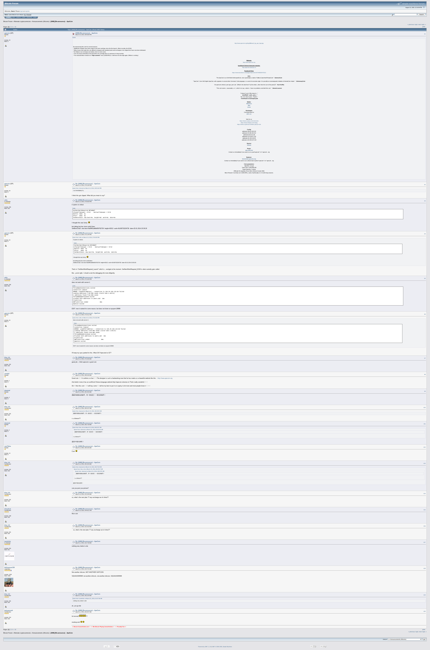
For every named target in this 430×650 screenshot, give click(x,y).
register (27, 11)
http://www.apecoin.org (249, 62)
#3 (425, 201)
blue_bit (7, 357)
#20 (425, 611)
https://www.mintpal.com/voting (249, 122)
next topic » (422, 24)
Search (18, 17)
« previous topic (412, 24)
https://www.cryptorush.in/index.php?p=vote (249, 124)
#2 (425, 184)
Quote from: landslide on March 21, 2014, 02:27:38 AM (87, 598)
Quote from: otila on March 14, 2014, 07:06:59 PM (85, 237)
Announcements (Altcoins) (40, 21)
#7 (425, 358)
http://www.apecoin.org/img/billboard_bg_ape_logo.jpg (249, 43)
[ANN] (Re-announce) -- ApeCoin (62, 21)
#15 (425, 509)
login (21, 11)
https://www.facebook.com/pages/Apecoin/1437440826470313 (249, 72)
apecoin (7, 33)
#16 (425, 526)
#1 (425, 34)
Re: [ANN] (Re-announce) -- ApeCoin (87, 184)
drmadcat (7, 509)
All (15, 27)
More (35, 17)
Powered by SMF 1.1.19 (204, 646)
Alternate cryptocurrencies (22, 21)
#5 (425, 278)
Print (423, 26)
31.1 (25, 14)
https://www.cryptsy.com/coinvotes (249, 121)
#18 (425, 568)
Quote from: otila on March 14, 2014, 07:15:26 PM (85, 317)
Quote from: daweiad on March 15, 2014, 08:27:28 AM (87, 467)
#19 (425, 595)
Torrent (29, 14)
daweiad (7, 390)
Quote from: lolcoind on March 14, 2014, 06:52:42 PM (86, 188)
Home (8, 17)
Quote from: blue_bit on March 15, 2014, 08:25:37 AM (86, 427)
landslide (7, 541)
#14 (425, 493)
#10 (425, 407)
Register (29, 17)
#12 (425, 447)
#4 (425, 234)
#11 (425, 424)
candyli (6, 373)
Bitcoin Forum (7, 21)
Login (23, 17)
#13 (425, 463)
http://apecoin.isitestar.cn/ (249, 67)
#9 (425, 391)
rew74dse (7, 446)
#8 (425, 374)
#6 (425, 314)
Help (13, 17)
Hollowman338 (9, 567)
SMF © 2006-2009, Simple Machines (222, 646)
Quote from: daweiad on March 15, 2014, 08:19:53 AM (87, 411)
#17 (425, 542)
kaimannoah (8, 610)
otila (5, 200)
